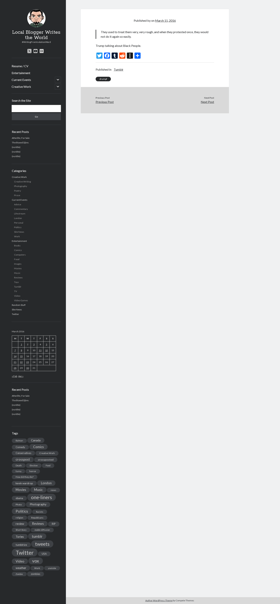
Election (34, 465)
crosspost (23, 459)
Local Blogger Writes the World (36, 35)
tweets (42, 544)
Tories (20, 536)
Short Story (21, 530)
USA (44, 553)
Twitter (15, 314)
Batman (19, 440)
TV (15, 291)
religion (19, 517)
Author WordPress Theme (159, 600)
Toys (16, 282)
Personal (18, 222)
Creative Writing (22, 181)
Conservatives (23, 453)
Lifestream (19, 213)
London (18, 218)
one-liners (41, 497)
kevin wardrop (24, 483)
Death (19, 465)
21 (15, 362)
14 (15, 356)
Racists (39, 512)
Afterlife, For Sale (21, 138)
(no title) (16, 147)
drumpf (103, 78)
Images (18, 263)
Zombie (19, 574)
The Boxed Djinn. (20, 142)
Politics (18, 227)
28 (15, 368)
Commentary (21, 209)
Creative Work (21, 86)
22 (21, 362)
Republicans (37, 517)
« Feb (14, 376)
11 (40, 350)
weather (21, 568)
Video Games (21, 300)
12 (46, 350)
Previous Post (105, 102)
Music (17, 273)
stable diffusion (42, 530)
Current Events (21, 79)
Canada (36, 440)
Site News (19, 231)
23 (27, 362)
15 (21, 356)
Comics (18, 250)
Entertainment (21, 73)
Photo (19, 504)
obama (19, 498)
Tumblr (17, 286)
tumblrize (21, 544)
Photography (20, 186)
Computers (20, 254)
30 (27, 368)
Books (17, 245)
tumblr (37, 536)
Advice (17, 204)
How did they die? (25, 476)
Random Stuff (19, 305)
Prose (17, 195)
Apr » (20, 376)
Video (17, 295)
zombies (35, 573)
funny (18, 471)
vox (35, 560)
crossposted (46, 459)
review (20, 523)
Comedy (20, 447)
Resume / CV (20, 66)
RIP (54, 523)
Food (16, 259)
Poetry (17, 190)
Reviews (18, 277)
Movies (18, 268)
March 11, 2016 (165, 20)
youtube (52, 568)
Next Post (207, 102)
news (53, 490)
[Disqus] (155, 161)
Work (17, 236)
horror (32, 471)
